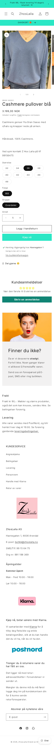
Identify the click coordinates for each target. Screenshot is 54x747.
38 (41, 169)
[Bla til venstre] (20, 94)
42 (19, 175)
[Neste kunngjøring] (48, 4)
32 (8, 169)
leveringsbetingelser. (26, 431)
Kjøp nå (27, 237)
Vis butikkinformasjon (17, 255)
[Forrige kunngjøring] (5, 4)
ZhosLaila (22, 742)
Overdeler (10, 205)
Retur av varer (13, 488)
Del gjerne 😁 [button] (12, 263)
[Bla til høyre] (33, 94)
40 (8, 175)
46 (41, 175)
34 (19, 169)
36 (28, 168)
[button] (6, 14)
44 (30, 175)
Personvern (12, 474)
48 (8, 182)
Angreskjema (13, 454)
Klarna (33, 626)
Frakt (20, 115)
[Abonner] (44, 717)
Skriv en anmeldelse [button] (27, 299)
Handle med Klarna (16, 481)
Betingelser (12, 461)
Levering (10, 468)
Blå (7, 193)
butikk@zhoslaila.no (26, 542)
